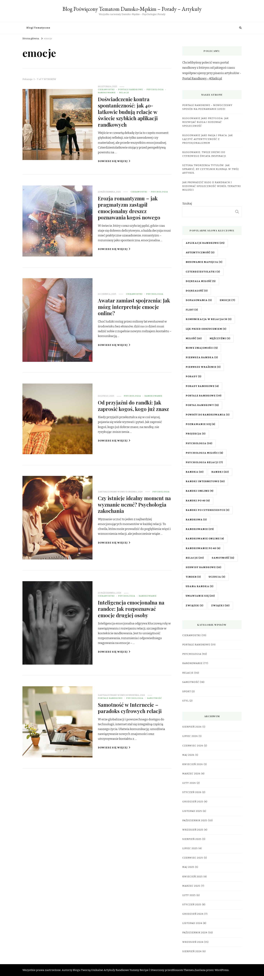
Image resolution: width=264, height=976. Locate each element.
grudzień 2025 (192, 801)
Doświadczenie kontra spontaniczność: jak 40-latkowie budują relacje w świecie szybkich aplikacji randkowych (128, 112)
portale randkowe (203, 395)
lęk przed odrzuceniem (206, 329)
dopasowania (199, 300)
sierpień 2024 (192, 951)
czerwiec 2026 (192, 745)
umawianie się (200, 595)
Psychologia (155, 89)
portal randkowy (202, 405)
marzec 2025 (191, 886)
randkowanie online (205, 538)
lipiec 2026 (190, 736)
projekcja (195, 433)
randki (220, 472)
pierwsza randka (202, 357)
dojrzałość (197, 290)
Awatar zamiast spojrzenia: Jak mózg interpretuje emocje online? (134, 306)
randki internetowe (205, 481)
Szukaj (187, 203)
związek (194, 605)
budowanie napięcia (204, 262)
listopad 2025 (192, 811)
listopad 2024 (192, 923)
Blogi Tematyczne (38, 28)
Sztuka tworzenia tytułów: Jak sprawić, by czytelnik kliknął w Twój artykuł (210, 169)
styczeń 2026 (192, 792)
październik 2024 (194, 932)
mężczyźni (220, 338)
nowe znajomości (202, 348)
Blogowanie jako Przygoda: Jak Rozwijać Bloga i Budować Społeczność (205, 122)
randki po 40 (198, 500)
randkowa (196, 519)
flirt (192, 309)
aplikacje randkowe (205, 243)
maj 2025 (188, 867)
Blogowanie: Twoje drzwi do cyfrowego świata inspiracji (204, 154)
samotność (223, 557)
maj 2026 (188, 755)
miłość (194, 338)
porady (193, 376)
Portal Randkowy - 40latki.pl (202, 78)
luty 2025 (189, 895)
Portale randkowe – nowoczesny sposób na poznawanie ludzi (207, 107)
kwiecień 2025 (192, 876)
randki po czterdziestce (207, 510)
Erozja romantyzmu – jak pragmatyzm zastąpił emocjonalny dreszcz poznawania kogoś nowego (129, 208)
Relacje (124, 92)
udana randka (199, 586)
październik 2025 (194, 820)
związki (220, 605)
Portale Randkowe (130, 89)
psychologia (199, 443)
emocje (227, 300)
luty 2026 (189, 783)
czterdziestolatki (203, 271)
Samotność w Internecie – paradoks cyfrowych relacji (130, 707)
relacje (195, 557)
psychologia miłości (204, 452)
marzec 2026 (191, 773)
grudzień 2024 (192, 913)
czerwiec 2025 (192, 857)
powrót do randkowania (208, 414)
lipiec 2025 (190, 848)
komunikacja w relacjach (208, 319)
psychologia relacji (204, 462)
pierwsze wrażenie (203, 367)
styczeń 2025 (191, 904)
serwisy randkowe (203, 567)
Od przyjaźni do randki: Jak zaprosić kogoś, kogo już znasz (133, 405)
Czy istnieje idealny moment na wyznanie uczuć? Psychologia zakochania (134, 504)
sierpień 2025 (192, 839)
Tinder (193, 576)
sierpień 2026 (192, 726)
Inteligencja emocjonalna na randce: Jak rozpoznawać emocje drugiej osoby (131, 608)
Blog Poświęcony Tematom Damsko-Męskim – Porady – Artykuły (132, 8)
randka (194, 472)
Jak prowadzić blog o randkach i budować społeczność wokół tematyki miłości (211, 186)
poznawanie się (200, 424)
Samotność (154, 698)
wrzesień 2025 (192, 829)
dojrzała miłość (201, 281)
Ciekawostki (106, 89)
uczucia (217, 576)
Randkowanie (107, 92)
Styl (185, 700)
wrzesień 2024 (192, 942)
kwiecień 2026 (192, 764)
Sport (186, 691)
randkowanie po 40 (203, 548)
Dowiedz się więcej (113, 161)
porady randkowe (202, 386)
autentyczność (200, 252)
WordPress (222, 970)
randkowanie (200, 529)
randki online (199, 491)
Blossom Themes (183, 970)
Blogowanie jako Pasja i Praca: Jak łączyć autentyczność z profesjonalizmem (207, 139)
